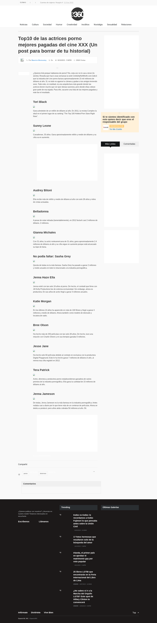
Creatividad (72, 24)
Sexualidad (112, 24)
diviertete (43, 473)
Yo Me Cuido (116, 129)
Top (134, 612)
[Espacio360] (78, 21)
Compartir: (23, 464)
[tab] (110, 145)
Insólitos (85, 24)
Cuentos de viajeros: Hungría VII (51, 2)
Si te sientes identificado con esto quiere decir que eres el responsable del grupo (119, 119)
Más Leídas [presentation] (110, 144)
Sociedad (47, 24)
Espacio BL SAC (23, 618)
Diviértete (35, 612)
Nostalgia (98, 24)
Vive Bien (48, 612)
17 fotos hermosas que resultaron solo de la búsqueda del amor (84, 540)
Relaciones (126, 24)
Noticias (23, 24)
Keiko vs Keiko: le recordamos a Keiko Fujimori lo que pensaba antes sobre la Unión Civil (85, 521)
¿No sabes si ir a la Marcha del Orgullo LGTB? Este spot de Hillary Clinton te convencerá (83, 596)
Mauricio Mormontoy (39, 60)
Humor (59, 24)
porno (25, 473)
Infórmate (23, 612)
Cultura (35, 24)
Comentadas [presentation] (129, 144)
